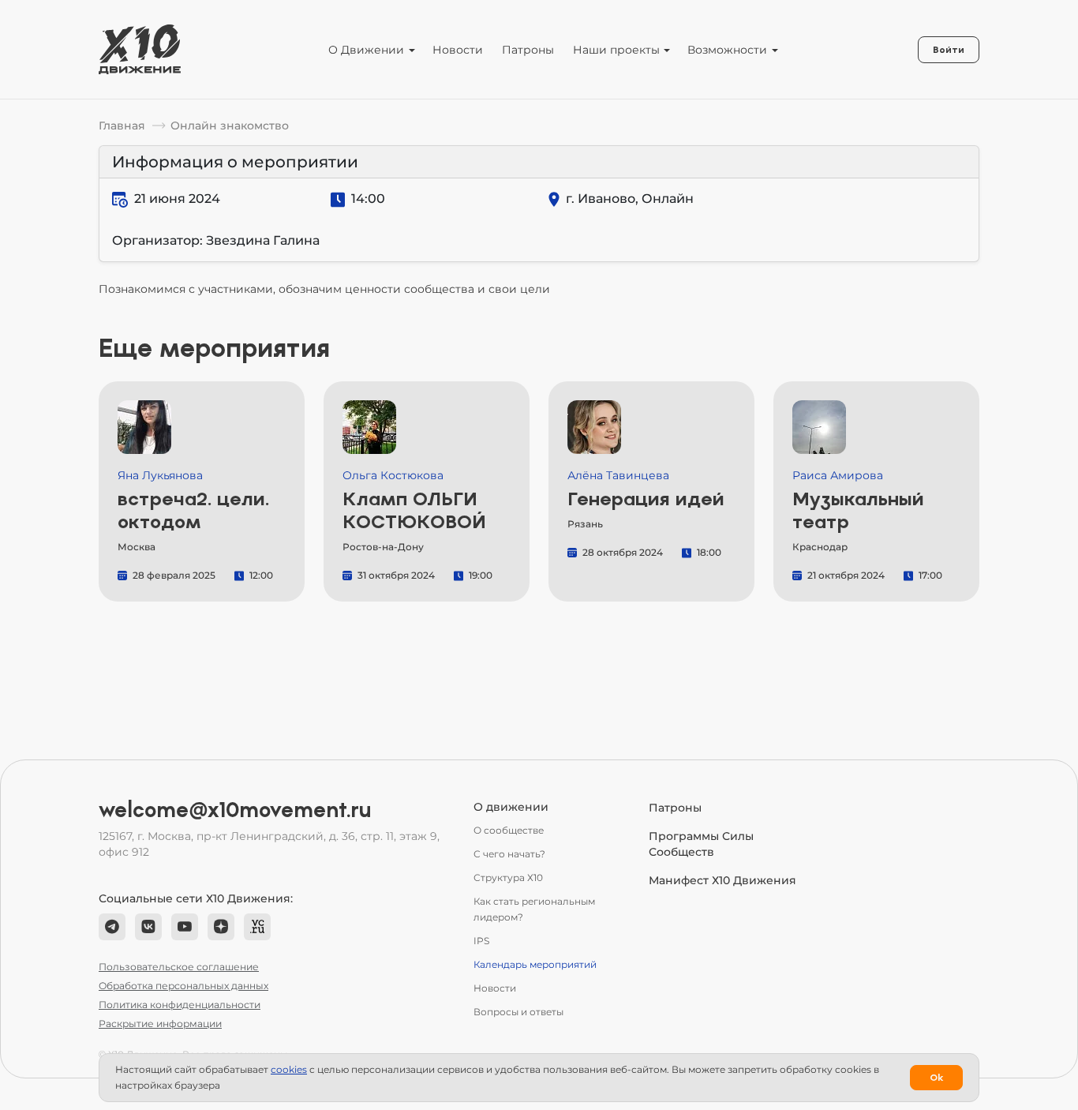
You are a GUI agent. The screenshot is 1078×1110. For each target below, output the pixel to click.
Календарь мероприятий (535, 964)
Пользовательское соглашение (179, 967)
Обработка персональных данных (183, 986)
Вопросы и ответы (518, 1012)
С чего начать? (509, 854)
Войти (948, 49)
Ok (936, 1077)
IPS (481, 941)
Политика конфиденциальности (179, 1005)
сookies (289, 1069)
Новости (457, 50)
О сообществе (508, 830)
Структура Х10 (508, 877)
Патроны (528, 50)
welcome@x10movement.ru (235, 810)
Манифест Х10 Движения (722, 880)
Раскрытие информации (160, 1023)
